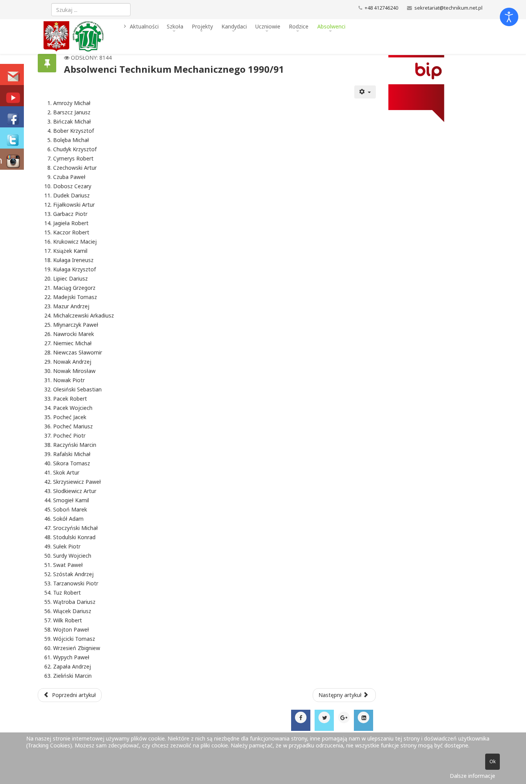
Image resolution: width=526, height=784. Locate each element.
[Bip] (432, 88)
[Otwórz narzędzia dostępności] (509, 17)
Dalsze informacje (472, 775)
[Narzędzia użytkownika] (365, 92)
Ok (492, 761)
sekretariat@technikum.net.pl (448, 8)
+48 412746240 (381, 8)
